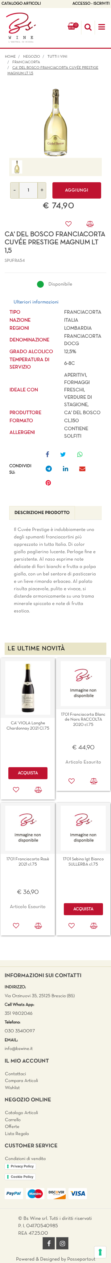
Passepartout (81, 1259)
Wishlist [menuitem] (12, 1088)
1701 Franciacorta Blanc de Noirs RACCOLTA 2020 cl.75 (83, 720)
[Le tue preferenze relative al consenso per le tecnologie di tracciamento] (100, 1252)
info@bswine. (17, 1049)
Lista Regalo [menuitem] (17, 1134)
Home (10, 56)
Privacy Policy (22, 1166)
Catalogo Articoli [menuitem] (21, 1113)
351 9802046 (19, 1013)
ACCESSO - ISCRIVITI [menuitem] (90, 4)
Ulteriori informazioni (36, 302)
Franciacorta (26, 62)
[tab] (42, 513)
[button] (55, 123)
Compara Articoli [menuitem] (21, 1081)
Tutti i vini (57, 56)
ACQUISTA (28, 773)
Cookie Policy (22, 1177)
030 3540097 (20, 1031)
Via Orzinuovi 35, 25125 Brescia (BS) (40, 996)
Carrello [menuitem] (13, 1120)
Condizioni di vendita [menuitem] (25, 1159)
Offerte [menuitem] (12, 1127)
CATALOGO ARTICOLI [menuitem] (21, 4)
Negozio (31, 56)
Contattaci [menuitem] (15, 1074)
